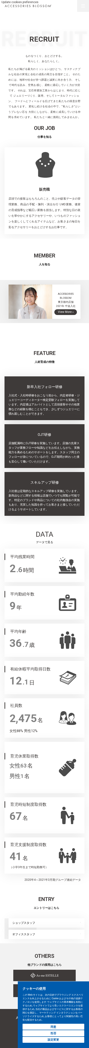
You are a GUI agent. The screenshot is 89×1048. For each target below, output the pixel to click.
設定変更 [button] (53, 1039)
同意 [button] (53, 1026)
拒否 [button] (53, 1033)
